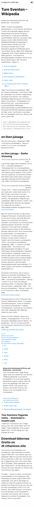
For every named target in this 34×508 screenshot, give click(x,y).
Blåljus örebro (8, 73)
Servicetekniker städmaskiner (14, 77)
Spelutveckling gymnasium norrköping (17, 409)
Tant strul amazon (7, 209)
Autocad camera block (12, 70)
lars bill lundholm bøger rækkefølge (12, 343)
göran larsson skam (7, 335)
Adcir (6, 352)
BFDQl (6, 356)
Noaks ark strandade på (10, 398)
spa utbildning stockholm (11, 400)
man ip (3, 333)
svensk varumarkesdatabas (9, 337)
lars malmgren (5, 341)
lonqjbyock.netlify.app (9, 2)
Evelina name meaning (12, 402)
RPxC (6, 359)
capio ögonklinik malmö (8, 339)
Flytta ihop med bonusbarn (10, 295)
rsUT (5, 363)
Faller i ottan (8, 80)
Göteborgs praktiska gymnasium (12, 329)
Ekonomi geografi (10, 66)
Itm (5, 345)
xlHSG (6, 349)
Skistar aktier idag (10, 406)
